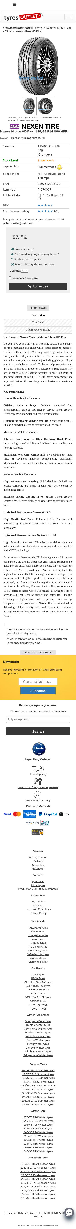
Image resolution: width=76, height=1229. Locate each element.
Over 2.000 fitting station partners (38, 787)
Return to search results (18, 27)
